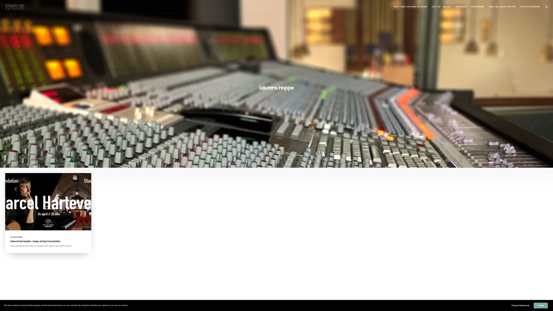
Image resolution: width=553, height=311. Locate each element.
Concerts (461, 6)
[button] (546, 7)
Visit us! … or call (441, 6)
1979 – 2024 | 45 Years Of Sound (410, 6)
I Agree (541, 305)
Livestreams (477, 6)
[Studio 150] (14, 7)
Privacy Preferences (520, 305)
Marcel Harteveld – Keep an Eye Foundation (35, 241)
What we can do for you (502, 6)
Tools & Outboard (530, 6)
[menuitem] (410, 7)
